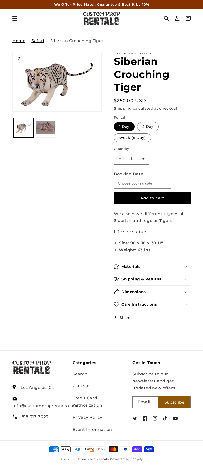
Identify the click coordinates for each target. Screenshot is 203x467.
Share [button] (125, 317)
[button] (14, 18)
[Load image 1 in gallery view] (23, 128)
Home (18, 40)
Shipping (123, 108)
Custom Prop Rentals (91, 459)
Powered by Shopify (126, 459)
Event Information (92, 429)
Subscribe (174, 402)
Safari (37, 40)
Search (80, 374)
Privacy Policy (87, 417)
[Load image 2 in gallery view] (46, 128)
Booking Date (128, 174)
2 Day (147, 126)
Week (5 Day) (132, 138)
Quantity (121, 149)
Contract (82, 386)
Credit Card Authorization (87, 402)
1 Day (124, 126)
